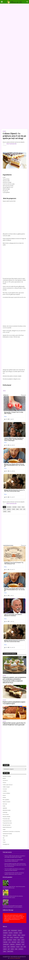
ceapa (4, 935)
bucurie (10, 932)
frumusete (16, 937)
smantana (13, 946)
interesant (9, 939)
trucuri (17, 946)
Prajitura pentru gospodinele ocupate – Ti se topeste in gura (14, 702)
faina (23, 507)
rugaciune (12, 944)
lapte (17, 509)
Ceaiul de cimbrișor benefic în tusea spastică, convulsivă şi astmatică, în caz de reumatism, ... (13, 906)
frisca (4, 509)
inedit (13, 509)
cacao (20, 932)
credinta (14, 935)
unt (24, 509)
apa (9, 930)
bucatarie (5, 932)
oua (21, 509)
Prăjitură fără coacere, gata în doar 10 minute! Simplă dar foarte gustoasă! (14, 724)
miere (22, 939)
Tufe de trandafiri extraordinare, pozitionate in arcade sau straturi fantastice (14, 869)
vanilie (4, 511)
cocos (19, 507)
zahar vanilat (10, 951)
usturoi (4, 949)
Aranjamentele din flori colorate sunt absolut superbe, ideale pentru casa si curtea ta (14, 873)
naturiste (5, 942)
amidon (5, 930)
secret (4, 946)
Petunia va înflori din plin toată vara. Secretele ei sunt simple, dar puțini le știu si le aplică (15, 856)
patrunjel (14, 942)
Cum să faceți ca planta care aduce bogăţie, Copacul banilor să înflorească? (14, 860)
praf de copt (6, 944)
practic (22, 942)
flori (8, 937)
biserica (19, 930)
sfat (8, 946)
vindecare (21, 949)
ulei (21, 946)
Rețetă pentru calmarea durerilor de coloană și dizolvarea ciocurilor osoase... (13, 896)
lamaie (14, 939)
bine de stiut (14, 930)
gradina (21, 937)
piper (18, 942)
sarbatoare (18, 944)
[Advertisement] (14, 66)
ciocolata (14, 507)
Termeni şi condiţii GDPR (15, 958)
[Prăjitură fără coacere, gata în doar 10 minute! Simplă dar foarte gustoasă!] (14, 712)
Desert (4, 131)
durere (23, 935)
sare (23, 944)
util (8, 949)
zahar (9, 511)
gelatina (9, 509)
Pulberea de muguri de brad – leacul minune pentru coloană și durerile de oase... (14, 887)
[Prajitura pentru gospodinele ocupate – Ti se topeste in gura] (14, 691)
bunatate (9, 507)
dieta (19, 935)
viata (16, 949)
